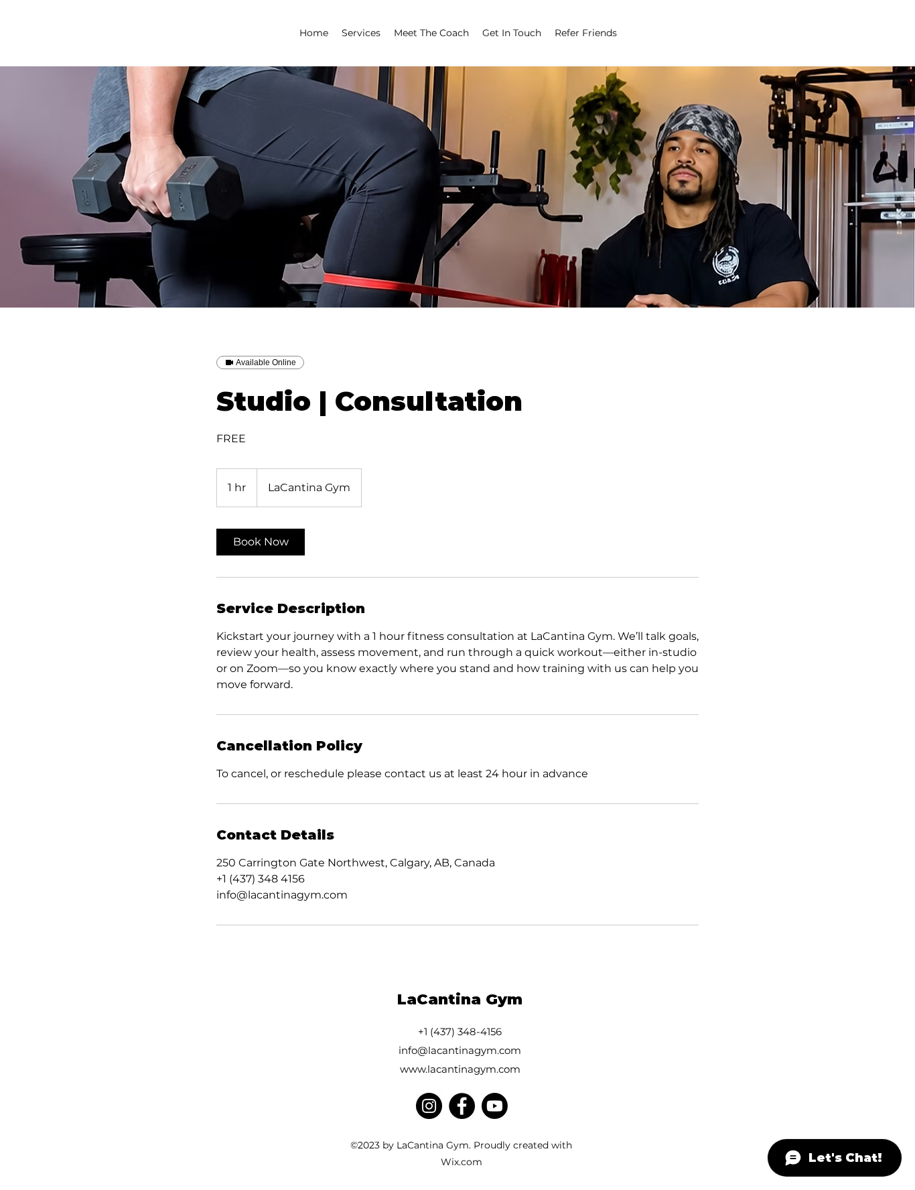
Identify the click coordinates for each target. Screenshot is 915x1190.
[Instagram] (429, 1106)
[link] (260, 542)
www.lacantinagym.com (460, 1069)
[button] (361, 33)
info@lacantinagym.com (460, 1050)
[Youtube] (495, 1106)
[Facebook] (462, 1106)
